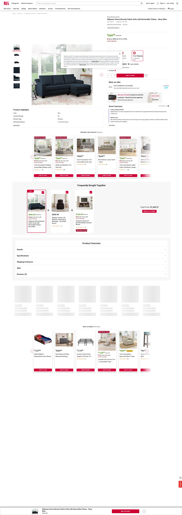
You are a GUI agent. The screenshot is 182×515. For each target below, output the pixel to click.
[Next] (101, 74)
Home (13, 13)
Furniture (19, 13)
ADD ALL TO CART (149, 211)
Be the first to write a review (114, 24)
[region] (91, 60)
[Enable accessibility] (180, 477)
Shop (113, 17)
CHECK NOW (155, 96)
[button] (134, 64)
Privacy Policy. (95, 61)
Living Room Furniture (29, 13)
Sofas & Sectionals (42, 13)
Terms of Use (82, 64)
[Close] (120, 54)
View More (112, 125)
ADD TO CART (130, 75)
